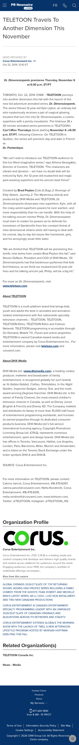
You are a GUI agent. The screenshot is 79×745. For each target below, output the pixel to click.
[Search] (74, 5)
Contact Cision (39, 690)
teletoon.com (50, 346)
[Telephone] (65, 5)
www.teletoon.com (15, 286)
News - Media (12, 665)
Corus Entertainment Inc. (19, 549)
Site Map (66, 726)
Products (39, 694)
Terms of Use (14, 726)
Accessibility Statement (51, 730)
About (39, 698)
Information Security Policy (41, 726)
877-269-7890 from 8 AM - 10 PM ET (39, 713)
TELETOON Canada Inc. (18, 655)
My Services (37, 703)
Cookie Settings (24, 730)
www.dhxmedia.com (37, 371)
